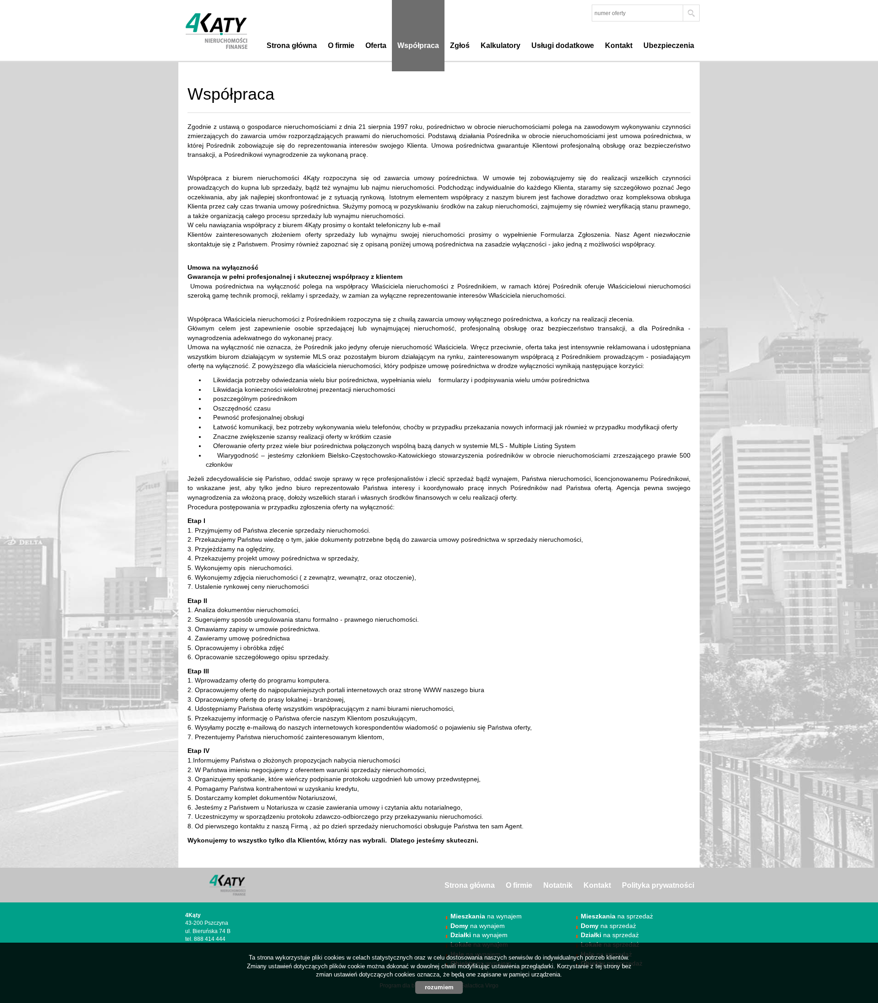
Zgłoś (460, 45)
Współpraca (418, 45)
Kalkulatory (500, 45)
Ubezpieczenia (668, 45)
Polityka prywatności (658, 885)
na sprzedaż (617, 916)
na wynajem (486, 916)
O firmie (341, 45)
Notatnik (558, 885)
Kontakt (618, 45)
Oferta (375, 45)
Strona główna (292, 45)
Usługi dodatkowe (562, 45)
